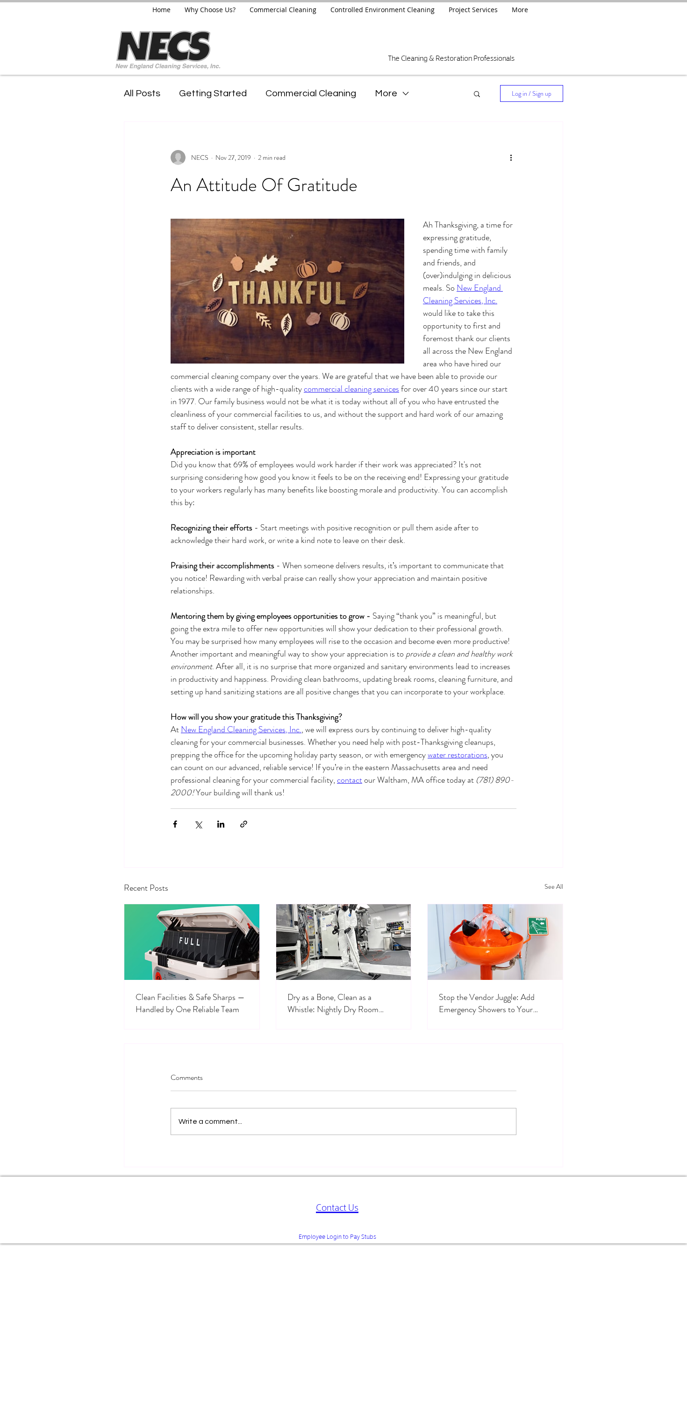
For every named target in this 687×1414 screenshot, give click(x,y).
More (386, 93)
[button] (476, 93)
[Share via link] (243, 824)
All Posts (142, 93)
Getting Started (213, 93)
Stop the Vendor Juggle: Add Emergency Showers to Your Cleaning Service (487, 1003)
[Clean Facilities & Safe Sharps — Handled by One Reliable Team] (191, 942)
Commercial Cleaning (310, 93)
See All (553, 886)
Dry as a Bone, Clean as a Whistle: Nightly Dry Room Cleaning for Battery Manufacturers (333, 1003)
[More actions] (510, 157)
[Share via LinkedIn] (220, 824)
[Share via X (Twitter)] (197, 824)
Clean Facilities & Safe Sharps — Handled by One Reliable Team (190, 1003)
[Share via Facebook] (175, 824)
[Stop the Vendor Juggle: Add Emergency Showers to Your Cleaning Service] (495, 942)
